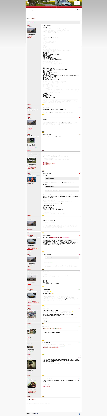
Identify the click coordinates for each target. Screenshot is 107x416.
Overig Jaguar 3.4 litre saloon (32, 391)
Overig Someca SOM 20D (31, 392)
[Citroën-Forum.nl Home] (33, 4)
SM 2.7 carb (29, 337)
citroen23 (29, 326)
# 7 (79, 235)
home (27, 6)
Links (58, 6)
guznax (28, 342)
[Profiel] (43, 105)
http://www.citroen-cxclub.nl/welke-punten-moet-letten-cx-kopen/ (59, 237)
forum (32, 6)
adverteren (36, 413)
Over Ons (67, 6)
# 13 (79, 342)
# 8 (79, 254)
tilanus (28, 134)
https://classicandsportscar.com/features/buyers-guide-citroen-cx (52, 328)
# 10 (79, 289)
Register (42, 6)
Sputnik (28, 357)
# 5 (79, 173)
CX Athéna (29, 37)
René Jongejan (30, 235)
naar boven (29, 104)
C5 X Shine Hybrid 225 (31, 147)
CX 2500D (29, 284)
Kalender (53, 6)
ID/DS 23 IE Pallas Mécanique (32, 167)
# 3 (79, 134)
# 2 (79, 117)
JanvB (28, 25)
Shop (62, 6)
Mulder (28, 173)
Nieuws (47, 6)
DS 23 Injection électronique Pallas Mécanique (49, 163)
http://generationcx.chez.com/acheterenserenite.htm (50, 347)
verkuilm (29, 308)
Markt (37, 6)
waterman (29, 378)
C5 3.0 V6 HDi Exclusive (31, 168)
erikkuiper (29, 107)
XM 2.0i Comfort (30, 36)
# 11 (79, 308)
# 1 (79, 107)
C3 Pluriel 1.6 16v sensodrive (32, 247)
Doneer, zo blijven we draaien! (46, 386)
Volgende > (33, 18)
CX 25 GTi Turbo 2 (30, 166)
